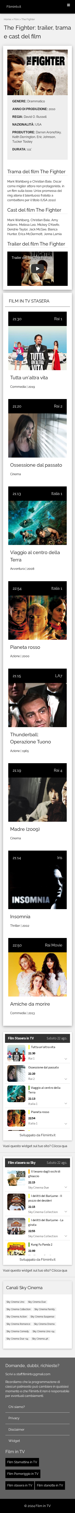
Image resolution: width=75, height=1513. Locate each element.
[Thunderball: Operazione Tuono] (37, 705)
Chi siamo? (16, 1407)
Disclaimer (16, 1429)
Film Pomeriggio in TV (22, 1474)
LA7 (58, 675)
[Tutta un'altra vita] (37, 348)
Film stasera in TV (19, 1485)
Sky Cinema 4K (40, 1338)
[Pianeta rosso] (37, 618)
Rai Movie (53, 945)
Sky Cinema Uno (15, 1302)
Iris (59, 857)
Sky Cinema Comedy (18, 1331)
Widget (14, 1441)
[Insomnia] (37, 887)
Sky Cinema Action (17, 1316)
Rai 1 (58, 318)
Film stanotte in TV (50, 1485)
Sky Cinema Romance (18, 1324)
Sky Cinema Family (44, 1309)
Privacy (13, 1418)
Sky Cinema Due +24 (17, 1338)
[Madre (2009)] (37, 800)
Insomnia (20, 916)
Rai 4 (58, 770)
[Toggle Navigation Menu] (68, 5)
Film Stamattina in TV (22, 1462)
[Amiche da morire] (37, 974)
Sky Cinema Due (37, 1302)
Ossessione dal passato (36, 465)
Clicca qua (59, 1146)
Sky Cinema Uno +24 (43, 1331)
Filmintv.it (14, 7)
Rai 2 (58, 406)
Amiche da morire (30, 1004)
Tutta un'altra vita (29, 377)
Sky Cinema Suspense (42, 1316)
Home (7, 19)
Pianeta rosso (25, 647)
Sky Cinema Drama (44, 1324)
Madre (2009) (25, 829)
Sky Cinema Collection (19, 1309)
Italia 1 (56, 493)
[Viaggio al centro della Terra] (37, 523)
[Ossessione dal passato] (37, 435)
